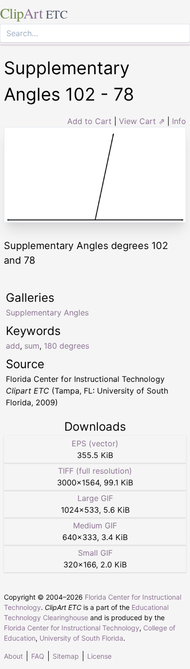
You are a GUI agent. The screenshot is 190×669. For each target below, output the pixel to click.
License (99, 656)
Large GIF (95, 498)
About (13, 656)
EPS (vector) (95, 443)
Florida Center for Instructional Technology (71, 628)
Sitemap (66, 656)
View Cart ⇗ (142, 121)
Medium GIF (95, 525)
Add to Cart (89, 121)
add (13, 346)
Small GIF (95, 553)
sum (31, 346)
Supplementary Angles (47, 312)
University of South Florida (81, 638)
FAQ (37, 656)
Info (179, 121)
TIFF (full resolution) (95, 471)
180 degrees (66, 346)
